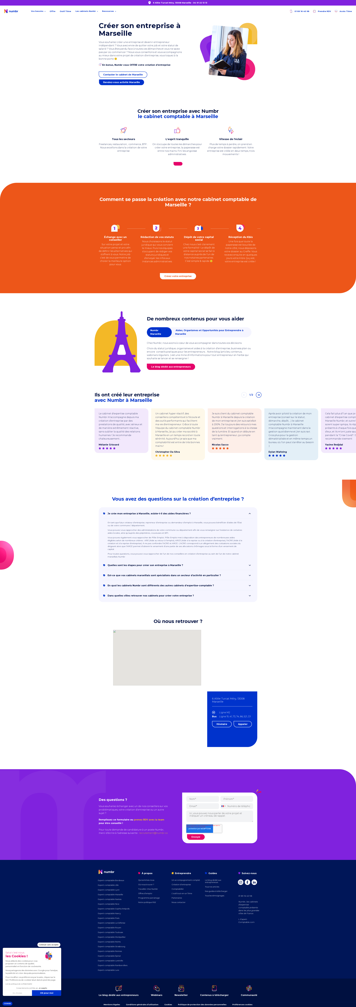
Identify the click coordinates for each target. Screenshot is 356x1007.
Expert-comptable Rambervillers (112, 965)
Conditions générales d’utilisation (142, 1005)
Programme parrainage (149, 898)
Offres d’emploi (145, 893)
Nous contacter (179, 902)
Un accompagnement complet (186, 880)
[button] (7, 1004)
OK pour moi (46, 993)
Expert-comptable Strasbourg (111, 946)
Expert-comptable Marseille (110, 894)
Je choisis (17, 993)
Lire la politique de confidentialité (19, 984)
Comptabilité (178, 889)
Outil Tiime (65, 11)
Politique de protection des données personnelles (202, 1005)
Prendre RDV (324, 11)
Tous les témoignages (214, 895)
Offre (52, 11)
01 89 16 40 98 (301, 11)
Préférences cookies (242, 1005)
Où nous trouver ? (146, 884)
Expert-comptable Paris (108, 918)
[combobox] (223, 806)
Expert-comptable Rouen (109, 927)
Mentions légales (112, 1005)
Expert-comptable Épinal (109, 956)
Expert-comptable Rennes (110, 951)
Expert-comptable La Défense (111, 923)
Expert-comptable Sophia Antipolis (113, 909)
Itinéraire (222, 724)
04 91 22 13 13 (200, 3)
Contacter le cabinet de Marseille (123, 74)
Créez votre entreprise (177, 276)
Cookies (168, 1005)
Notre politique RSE (147, 902)
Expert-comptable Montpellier (112, 937)
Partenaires (177, 898)
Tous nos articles (212, 887)
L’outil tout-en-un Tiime (182, 893)
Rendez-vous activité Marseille (121, 82)
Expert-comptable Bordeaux (111, 880)
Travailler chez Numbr (148, 889)
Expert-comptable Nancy (109, 913)
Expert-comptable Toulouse (110, 932)
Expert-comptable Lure (108, 970)
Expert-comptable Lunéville (110, 960)
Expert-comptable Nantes (109, 899)
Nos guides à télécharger (216, 891)
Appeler (242, 724)
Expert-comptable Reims (109, 942)
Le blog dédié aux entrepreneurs (171, 366)
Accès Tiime (345, 11)
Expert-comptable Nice (108, 904)
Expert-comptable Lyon (108, 890)
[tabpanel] (121, 435)
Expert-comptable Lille (108, 885)
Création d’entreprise (181, 884)
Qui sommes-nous (146, 880)
